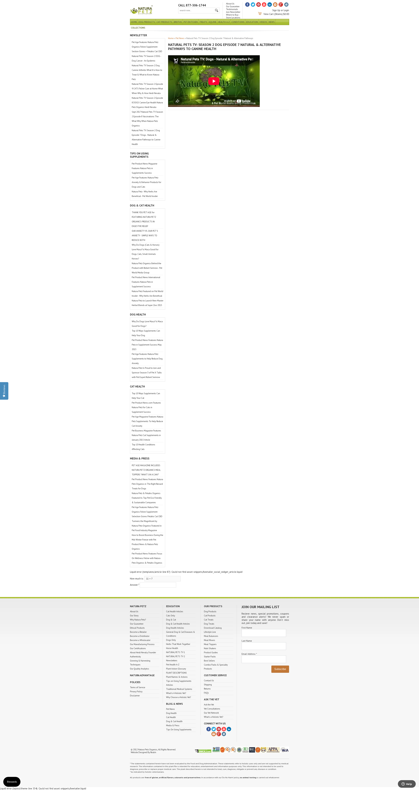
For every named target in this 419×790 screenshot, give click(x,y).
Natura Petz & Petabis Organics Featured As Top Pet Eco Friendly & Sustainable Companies (147, 498)
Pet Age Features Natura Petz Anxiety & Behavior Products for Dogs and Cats (146, 182)
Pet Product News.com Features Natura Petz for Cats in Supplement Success (146, 407)
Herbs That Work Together (178, 644)
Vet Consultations (212, 708)
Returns (207, 688)
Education (252, 21)
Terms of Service (137, 687)
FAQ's (206, 692)
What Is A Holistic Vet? (176, 693)
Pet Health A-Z (172, 664)
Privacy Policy (136, 691)
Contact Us (209, 680)
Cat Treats (208, 619)
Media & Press (172, 725)
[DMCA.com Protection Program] (203, 752)
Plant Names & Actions (177, 677)
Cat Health (171, 717)
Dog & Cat (171, 619)
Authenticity (135, 656)
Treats (203, 21)
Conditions (238, 21)
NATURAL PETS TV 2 (175, 656)
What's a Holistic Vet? (213, 717)
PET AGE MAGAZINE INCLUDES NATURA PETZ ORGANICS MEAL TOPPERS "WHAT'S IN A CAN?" (146, 470)
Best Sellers (209, 660)
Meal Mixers (209, 640)
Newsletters (171, 660)
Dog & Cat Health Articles (178, 623)
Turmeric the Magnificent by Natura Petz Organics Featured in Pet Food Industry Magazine (147, 526)
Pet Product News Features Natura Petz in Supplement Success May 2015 (147, 345)
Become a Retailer (138, 632)
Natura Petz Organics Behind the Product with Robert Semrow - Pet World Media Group (147, 268)
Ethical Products (137, 628)
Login (286, 10)
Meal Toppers (210, 644)
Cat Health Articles (174, 611)
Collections (138, 27)
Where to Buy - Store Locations (233, 16)
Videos (263, 21)
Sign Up (276, 10)
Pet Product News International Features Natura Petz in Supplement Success (146, 282)
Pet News (180, 38)
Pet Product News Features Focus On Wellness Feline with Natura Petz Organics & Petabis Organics (147, 558)
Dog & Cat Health (174, 721)
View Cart (269, 14)
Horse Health (172, 648)
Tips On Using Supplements (178, 729)
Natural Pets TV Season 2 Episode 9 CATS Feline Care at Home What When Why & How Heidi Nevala (147, 89)
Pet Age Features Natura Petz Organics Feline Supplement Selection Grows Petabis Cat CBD (147, 512)
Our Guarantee (232, 6)
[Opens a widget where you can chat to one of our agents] (407, 784)
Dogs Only (171, 640)
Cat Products (164, 21)
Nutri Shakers (210, 648)
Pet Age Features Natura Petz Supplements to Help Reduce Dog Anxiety (147, 359)
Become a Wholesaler (140, 640)
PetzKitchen (191, 21)
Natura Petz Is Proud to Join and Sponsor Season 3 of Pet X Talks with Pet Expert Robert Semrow (147, 373)
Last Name (247, 640)
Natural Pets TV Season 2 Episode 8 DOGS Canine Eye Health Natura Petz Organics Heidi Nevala (147, 103)
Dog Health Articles (175, 628)
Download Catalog (213, 628)
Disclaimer (135, 695)
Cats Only (170, 615)
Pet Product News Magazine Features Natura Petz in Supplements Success (144, 168)
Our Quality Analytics (139, 668)
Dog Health (171, 713)
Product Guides (211, 652)
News (272, 21)
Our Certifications (138, 648)
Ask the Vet (209, 704)
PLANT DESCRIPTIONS (176, 672)
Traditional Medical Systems (179, 689)
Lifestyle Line (210, 632)
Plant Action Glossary (176, 668)
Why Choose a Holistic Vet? (178, 697)
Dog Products (147, 21)
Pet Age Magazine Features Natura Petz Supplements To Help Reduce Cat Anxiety (147, 421)
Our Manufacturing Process (142, 644)
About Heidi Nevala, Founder (143, 652)
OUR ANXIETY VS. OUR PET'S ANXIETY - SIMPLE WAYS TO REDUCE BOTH (145, 236)
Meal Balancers (211, 636)
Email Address (249, 653)
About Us (230, 3)
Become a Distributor (139, 636)
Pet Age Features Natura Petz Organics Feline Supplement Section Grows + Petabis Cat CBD (147, 47)
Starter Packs (210, 656)
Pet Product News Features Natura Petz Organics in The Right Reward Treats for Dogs (147, 484)
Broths (178, 21)
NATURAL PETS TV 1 (175, 652)
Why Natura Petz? (138, 619)
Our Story (134, 615)
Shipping (208, 684)
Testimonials (232, 9)
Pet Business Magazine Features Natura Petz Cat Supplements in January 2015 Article (146, 435)
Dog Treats (209, 623)
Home (134, 21)
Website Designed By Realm (143, 752)
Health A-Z (224, 21)
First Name (247, 627)
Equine (212, 21)
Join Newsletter (233, 12)
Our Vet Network (211, 712)
